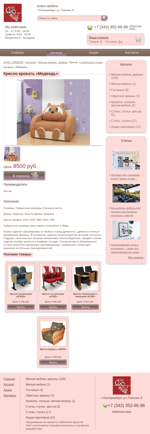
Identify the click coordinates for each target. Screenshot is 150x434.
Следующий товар (91, 62)
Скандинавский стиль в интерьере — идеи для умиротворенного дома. (125, 248)
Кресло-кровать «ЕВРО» (53, 349)
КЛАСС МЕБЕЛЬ (13, 62)
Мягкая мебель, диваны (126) (45, 379)
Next (98, 152)
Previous (10, 152)
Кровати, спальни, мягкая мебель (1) (123, 104)
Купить (21, 307)
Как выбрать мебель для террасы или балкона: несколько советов (125, 212)
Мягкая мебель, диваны (52, 62)
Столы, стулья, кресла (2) (43, 406)
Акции (93, 52)
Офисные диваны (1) (125, 96)
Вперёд (96, 110)
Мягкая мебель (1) (123, 83)
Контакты (132, 52)
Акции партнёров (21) (125, 126)
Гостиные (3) (119, 90)
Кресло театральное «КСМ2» (53, 295)
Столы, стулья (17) (123, 120)
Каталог (56, 52)
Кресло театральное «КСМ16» (21, 295)
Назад (9, 110)
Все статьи (135, 257)
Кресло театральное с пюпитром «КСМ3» (85, 295)
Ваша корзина (98, 37)
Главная (17, 52)
